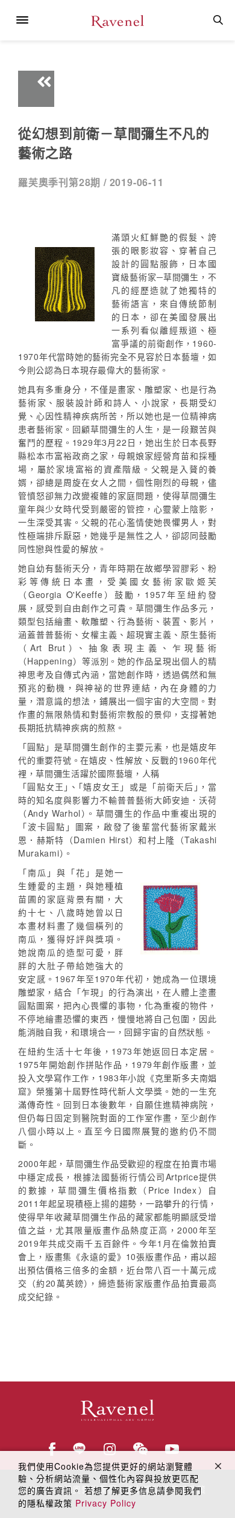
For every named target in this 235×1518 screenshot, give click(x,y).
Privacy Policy (105, 1503)
